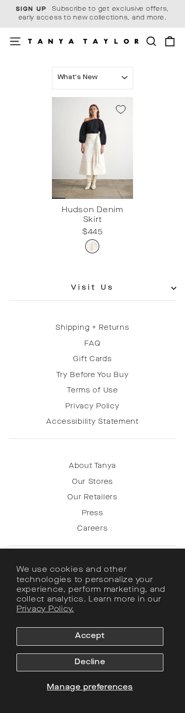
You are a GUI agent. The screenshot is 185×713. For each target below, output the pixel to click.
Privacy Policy (92, 406)
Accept (90, 636)
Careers (92, 529)
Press (92, 513)
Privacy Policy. (45, 609)
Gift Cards (92, 359)
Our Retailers (92, 497)
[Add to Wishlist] (120, 109)
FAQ (92, 344)
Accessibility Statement (92, 422)
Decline (90, 662)
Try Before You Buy (92, 375)
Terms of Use (92, 390)
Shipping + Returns (92, 328)
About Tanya (92, 466)
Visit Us (93, 288)
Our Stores (92, 482)
